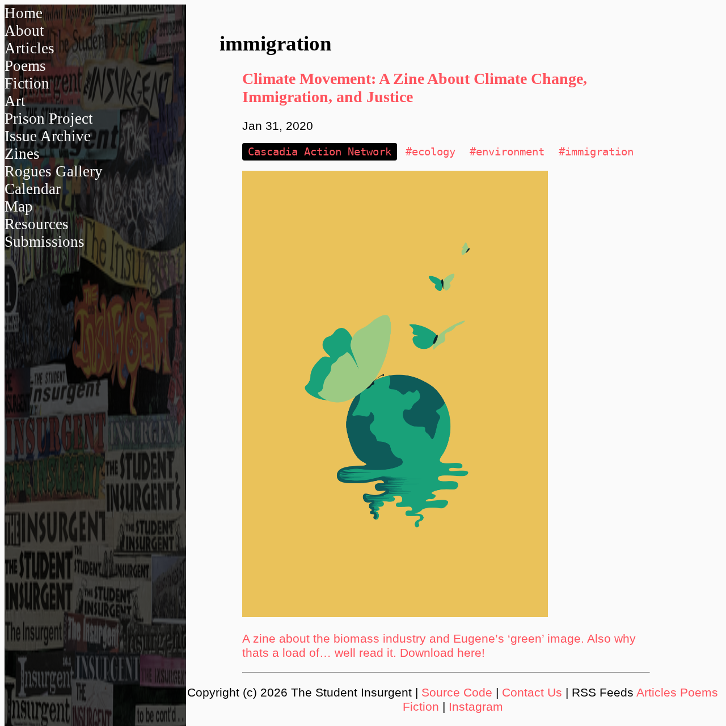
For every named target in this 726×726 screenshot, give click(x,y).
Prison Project (49, 118)
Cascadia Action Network (319, 152)
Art (15, 100)
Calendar (33, 188)
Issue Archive (48, 136)
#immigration (596, 152)
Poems (25, 65)
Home (24, 13)
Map (19, 206)
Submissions (45, 241)
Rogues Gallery (54, 171)
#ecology (430, 152)
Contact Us (532, 692)
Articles (29, 48)
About (24, 30)
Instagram (476, 707)
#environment (507, 152)
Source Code (456, 692)
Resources (37, 224)
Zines (22, 153)
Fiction (27, 83)
